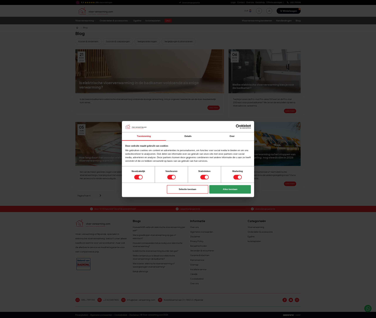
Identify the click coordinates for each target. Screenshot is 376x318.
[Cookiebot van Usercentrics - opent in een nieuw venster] (238, 126)
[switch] (171, 177)
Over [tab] (232, 136)
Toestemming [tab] (144, 136)
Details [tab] (188, 136)
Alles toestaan (230, 189)
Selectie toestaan (187, 189)
